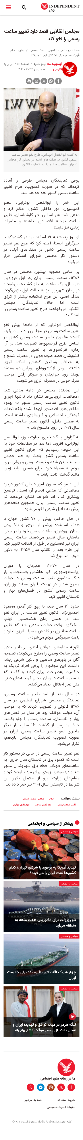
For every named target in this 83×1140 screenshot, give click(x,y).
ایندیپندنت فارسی (54, 66)
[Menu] (8, 7)
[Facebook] (58, 81)
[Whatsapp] (51, 81)
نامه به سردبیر (33, 1100)
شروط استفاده (66, 1100)
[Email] (36, 81)
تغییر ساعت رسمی (66, 805)
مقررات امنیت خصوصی (61, 1107)
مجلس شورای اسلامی (33, 799)
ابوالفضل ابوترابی (20, 805)
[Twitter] (44, 81)
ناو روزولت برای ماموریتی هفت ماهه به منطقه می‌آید (45, 922)
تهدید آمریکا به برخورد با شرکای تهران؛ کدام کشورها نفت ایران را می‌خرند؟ (42, 870)
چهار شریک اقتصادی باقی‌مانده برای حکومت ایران (41, 975)
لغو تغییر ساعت (43, 805)
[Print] (29, 81)
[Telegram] (40, 1087)
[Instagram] (51, 1087)
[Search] (24, 7)
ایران (51, 799)
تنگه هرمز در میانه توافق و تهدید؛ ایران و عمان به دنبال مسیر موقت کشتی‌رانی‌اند (44, 1027)
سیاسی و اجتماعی (43, 823)
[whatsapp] (30, 1087)
